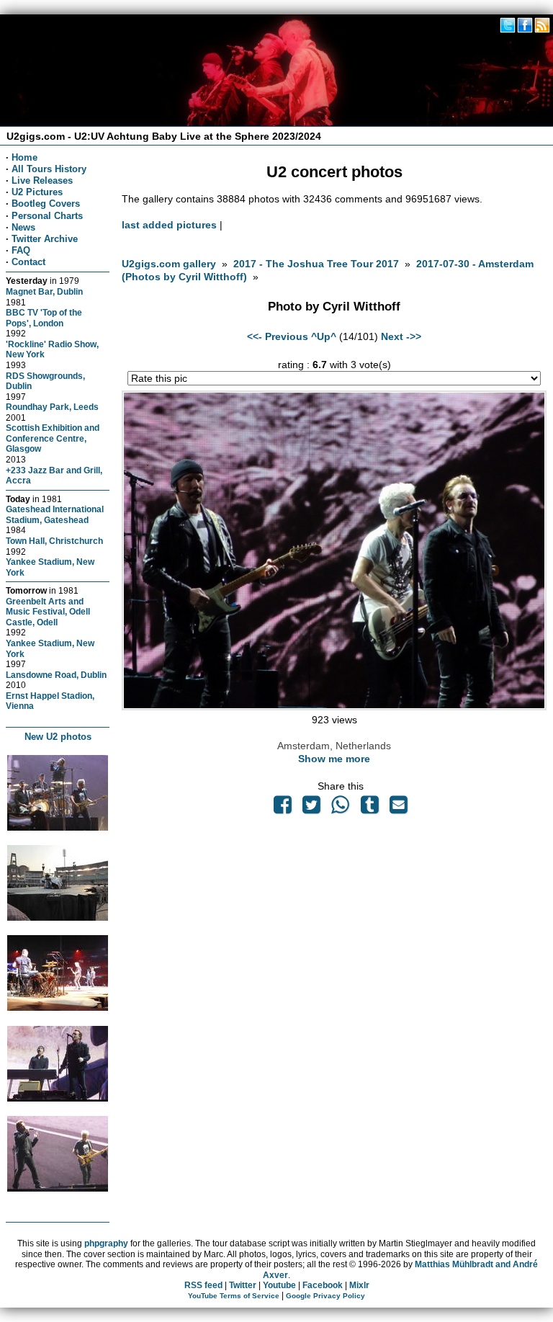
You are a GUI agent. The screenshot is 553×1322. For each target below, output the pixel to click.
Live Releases (42, 180)
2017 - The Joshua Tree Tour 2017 (317, 263)
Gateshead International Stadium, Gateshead (55, 514)
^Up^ (323, 336)
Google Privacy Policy (325, 1296)
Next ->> (401, 336)
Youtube (279, 1285)
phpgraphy (106, 1243)
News (23, 227)
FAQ (21, 250)
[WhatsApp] (340, 808)
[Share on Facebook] (282, 808)
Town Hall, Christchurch (54, 540)
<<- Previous (277, 336)
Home (24, 157)
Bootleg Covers (46, 203)
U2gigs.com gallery (169, 263)
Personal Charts (47, 215)
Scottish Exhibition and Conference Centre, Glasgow (52, 438)
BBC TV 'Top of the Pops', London (44, 318)
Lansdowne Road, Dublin (56, 674)
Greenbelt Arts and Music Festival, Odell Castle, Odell (48, 612)
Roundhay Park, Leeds (52, 406)
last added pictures (169, 225)
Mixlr (359, 1285)
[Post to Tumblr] (369, 808)
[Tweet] (311, 808)
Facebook (322, 1285)
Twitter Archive (45, 238)
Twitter (242, 1285)
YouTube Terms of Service (233, 1296)
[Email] (398, 808)
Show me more (334, 758)
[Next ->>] (334, 707)
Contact (28, 261)
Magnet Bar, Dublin (44, 291)
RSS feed (203, 1285)
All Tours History (49, 169)
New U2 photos (57, 736)
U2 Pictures (37, 192)
